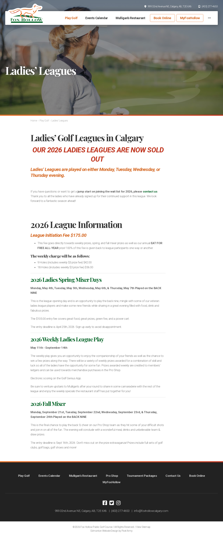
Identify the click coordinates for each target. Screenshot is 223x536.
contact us (150, 191)
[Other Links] (209, 18)
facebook (104, 502)
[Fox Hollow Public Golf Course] (25, 13)
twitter (111, 502)
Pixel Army (127, 530)
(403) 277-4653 (210, 6)
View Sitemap (143, 527)
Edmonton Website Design (104, 530)
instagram (118, 502)
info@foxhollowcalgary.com (151, 511)
